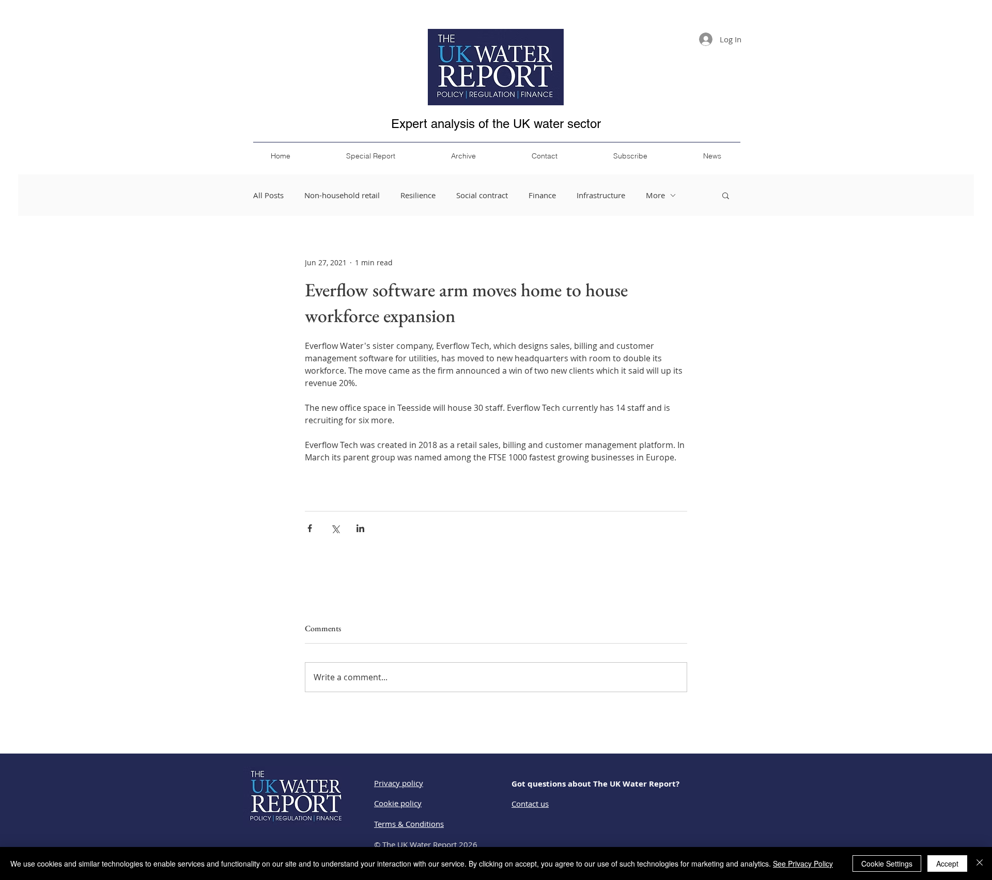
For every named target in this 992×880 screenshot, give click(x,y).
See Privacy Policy (803, 863)
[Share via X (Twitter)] (335, 528)
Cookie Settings (886, 863)
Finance (542, 195)
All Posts (268, 195)
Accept (947, 863)
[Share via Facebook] (310, 528)
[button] (726, 195)
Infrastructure (601, 195)
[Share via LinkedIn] (360, 528)
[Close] (979, 863)
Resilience (418, 195)
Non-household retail (342, 195)
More (655, 195)
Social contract (482, 195)
